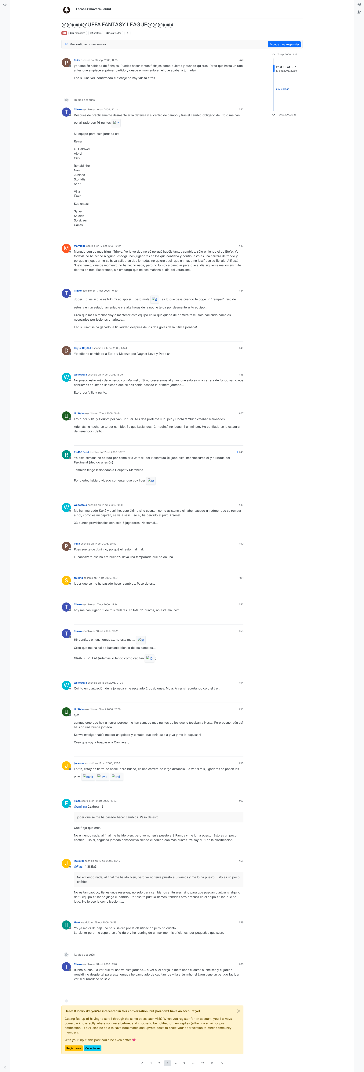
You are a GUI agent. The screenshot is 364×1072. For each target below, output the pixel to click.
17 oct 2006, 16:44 (109, 413)
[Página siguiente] (222, 1063)
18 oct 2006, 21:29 (112, 682)
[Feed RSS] (127, 33)
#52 (241, 604)
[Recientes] (5, 5)
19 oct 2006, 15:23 (106, 800)
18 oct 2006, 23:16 (110, 709)
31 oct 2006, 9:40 (106, 964)
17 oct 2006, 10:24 (110, 245)
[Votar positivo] (219, 88)
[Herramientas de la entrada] (240, 88)
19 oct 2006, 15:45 (109, 860)
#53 (241, 630)
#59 (241, 922)
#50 (241, 543)
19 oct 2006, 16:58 (105, 922)
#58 (241, 860)
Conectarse (92, 1048)
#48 (241, 452)
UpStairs (79, 413)
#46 (241, 374)
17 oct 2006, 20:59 (105, 543)
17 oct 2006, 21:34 (107, 604)
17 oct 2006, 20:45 (112, 504)
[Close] (238, 1011)
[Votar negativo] (232, 88)
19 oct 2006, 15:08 (109, 763)
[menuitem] (359, 5)
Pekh (77, 60)
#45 (241, 347)
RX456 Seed (81, 452)
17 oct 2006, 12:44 (116, 347)
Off (64, 33)
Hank (77, 922)
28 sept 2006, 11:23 (106, 60)
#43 (241, 245)
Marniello (80, 245)
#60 (241, 964)
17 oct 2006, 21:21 (107, 577)
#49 (241, 504)
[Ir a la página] (193, 1063)
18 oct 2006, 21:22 (107, 630)
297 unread (282, 88)
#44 (241, 290)
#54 (241, 682)
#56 (241, 763)
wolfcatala (80, 374)
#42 (241, 109)
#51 (241, 577)
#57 (241, 800)
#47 (241, 413)
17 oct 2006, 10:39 (107, 290)
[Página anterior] (142, 1063)
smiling (78, 577)
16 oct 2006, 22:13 (107, 109)
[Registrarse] (359, 12)
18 (212, 1063)
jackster (79, 763)
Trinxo (78, 109)
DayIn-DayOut (82, 347)
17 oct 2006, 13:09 (112, 374)
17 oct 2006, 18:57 (114, 452)
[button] (5, 1067)
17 (202, 1063)
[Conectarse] (359, 5)
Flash (77, 800)
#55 (241, 709)
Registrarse (73, 1048)
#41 (241, 60)
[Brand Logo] (68, 9)
